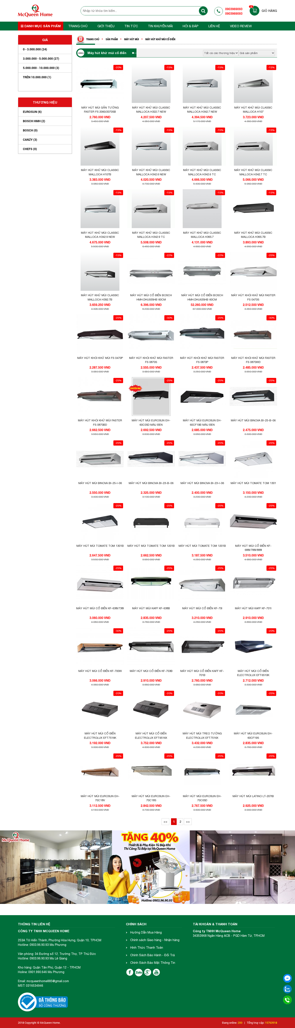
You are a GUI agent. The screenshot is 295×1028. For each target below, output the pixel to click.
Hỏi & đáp (190, 26)
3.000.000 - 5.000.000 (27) (41, 58)
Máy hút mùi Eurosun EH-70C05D (202, 798)
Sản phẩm (112, 39)
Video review (241, 26)
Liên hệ (214, 26)
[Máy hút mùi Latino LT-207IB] (253, 772)
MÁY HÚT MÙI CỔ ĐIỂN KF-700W (100, 671)
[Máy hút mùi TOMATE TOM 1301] (253, 459)
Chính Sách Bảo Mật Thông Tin (152, 962)
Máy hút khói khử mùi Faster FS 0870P (202, 360)
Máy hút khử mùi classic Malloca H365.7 (202, 235)
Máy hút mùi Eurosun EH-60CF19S (253, 735)
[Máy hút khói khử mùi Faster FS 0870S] (151, 334)
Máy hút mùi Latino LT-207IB (253, 796)
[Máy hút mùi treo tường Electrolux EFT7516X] (202, 709)
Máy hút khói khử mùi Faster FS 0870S (151, 360)
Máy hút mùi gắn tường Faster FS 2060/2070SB (100, 110)
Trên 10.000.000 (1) (37, 77)
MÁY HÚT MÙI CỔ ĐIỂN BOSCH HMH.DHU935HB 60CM (151, 297)
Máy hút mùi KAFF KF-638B (151, 608)
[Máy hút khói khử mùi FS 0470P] (100, 334)
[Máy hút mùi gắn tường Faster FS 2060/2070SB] (100, 83)
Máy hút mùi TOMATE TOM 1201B (151, 545)
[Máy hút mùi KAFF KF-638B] (151, 584)
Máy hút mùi (131, 39)
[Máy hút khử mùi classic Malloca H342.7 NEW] (202, 83)
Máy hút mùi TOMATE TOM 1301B (100, 545)
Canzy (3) (30, 139)
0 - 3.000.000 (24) (35, 49)
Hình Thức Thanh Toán (146, 947)
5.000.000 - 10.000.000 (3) (41, 68)
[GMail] (147, 972)
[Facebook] (129, 972)
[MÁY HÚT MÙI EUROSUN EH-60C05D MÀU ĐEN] (151, 396)
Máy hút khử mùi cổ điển (106, 53)
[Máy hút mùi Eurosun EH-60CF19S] (253, 709)
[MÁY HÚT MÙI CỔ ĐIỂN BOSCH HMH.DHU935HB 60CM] (151, 271)
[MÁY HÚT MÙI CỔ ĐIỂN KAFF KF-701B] (202, 647)
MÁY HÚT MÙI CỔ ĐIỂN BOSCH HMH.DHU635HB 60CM (202, 297)
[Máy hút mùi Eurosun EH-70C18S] (151, 772)
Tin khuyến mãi (160, 26)
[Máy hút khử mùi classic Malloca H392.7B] (100, 271)
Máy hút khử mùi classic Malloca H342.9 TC (151, 235)
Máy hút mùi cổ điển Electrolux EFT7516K (100, 735)
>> (188, 821)
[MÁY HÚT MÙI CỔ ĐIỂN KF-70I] (202, 584)
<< (165, 821)
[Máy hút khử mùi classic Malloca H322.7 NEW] (151, 83)
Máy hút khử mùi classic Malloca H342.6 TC (202, 172)
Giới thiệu (105, 26)
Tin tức (131, 26)
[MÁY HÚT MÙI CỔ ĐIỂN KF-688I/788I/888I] (253, 522)
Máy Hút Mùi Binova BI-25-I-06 (100, 483)
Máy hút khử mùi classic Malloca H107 (253, 110)
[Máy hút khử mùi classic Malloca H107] (253, 83)
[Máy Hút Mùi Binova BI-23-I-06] (202, 459)
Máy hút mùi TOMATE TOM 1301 (253, 483)
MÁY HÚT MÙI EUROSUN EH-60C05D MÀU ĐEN (151, 422)
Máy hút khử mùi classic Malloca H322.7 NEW (151, 110)
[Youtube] (156, 972)
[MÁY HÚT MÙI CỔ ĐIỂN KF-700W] (100, 647)
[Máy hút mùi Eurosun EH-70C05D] (202, 772)
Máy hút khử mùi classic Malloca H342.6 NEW (151, 172)
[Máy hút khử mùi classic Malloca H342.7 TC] (253, 146)
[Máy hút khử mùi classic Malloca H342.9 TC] (151, 209)
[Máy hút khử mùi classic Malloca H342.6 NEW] (151, 146)
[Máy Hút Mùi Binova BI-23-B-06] (151, 459)
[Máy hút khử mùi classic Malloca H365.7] (202, 209)
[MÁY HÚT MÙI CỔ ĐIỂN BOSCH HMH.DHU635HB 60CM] (202, 271)
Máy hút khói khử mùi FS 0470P (100, 358)
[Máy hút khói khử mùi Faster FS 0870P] (202, 334)
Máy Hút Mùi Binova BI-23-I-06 (202, 483)
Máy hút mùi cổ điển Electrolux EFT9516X (151, 735)
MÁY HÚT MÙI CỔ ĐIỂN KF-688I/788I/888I (253, 548)
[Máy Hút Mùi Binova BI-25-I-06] (100, 459)
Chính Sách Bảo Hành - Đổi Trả (152, 955)
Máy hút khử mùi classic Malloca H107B (100, 172)
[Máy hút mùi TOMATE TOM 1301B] (100, 522)
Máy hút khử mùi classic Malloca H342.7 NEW (202, 110)
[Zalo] (139, 972)
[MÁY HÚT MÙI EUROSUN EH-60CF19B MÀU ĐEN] (202, 396)
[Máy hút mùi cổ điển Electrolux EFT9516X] (151, 709)
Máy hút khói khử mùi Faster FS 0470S (253, 297)
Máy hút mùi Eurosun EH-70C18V (100, 798)
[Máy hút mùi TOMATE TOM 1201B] (151, 522)
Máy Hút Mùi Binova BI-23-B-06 (151, 483)
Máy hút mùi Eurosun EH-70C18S (151, 798)
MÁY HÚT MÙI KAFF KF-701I (253, 608)
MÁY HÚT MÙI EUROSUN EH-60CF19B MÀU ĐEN (202, 422)
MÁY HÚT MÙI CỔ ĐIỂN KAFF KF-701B (202, 673)
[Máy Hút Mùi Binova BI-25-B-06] (253, 396)
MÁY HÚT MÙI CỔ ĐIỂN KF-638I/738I (100, 608)
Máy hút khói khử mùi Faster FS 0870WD (253, 360)
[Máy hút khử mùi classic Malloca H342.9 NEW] (100, 209)
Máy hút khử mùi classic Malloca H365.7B (253, 235)
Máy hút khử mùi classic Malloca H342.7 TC (253, 172)
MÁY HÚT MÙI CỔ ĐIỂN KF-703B (151, 671)
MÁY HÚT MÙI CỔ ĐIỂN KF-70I (202, 608)
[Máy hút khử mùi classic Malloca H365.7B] (253, 209)
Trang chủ (77, 26)
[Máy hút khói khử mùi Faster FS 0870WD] (253, 334)
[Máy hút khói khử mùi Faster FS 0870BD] (100, 396)
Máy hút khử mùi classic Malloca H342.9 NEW (100, 235)
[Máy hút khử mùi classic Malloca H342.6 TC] (202, 146)
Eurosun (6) (32, 112)
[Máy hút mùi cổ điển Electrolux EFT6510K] (253, 647)
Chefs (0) (30, 149)
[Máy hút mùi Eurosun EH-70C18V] (100, 772)
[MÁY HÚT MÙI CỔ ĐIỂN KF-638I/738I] (100, 584)
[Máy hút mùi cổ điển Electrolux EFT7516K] (100, 709)
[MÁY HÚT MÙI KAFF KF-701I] (253, 584)
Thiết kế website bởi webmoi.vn (80, 1023)
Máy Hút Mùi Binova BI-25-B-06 (253, 420)
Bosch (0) (30, 130)
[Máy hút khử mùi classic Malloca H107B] (100, 146)
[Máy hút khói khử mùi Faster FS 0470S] (253, 271)
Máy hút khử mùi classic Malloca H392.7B (100, 297)
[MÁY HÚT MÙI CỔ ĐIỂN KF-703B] (151, 647)
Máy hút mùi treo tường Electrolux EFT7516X (202, 735)
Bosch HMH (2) (34, 121)
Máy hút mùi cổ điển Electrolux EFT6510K (253, 673)
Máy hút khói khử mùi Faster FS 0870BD (100, 422)
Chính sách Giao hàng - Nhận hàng (154, 940)
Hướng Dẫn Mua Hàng (146, 932)
